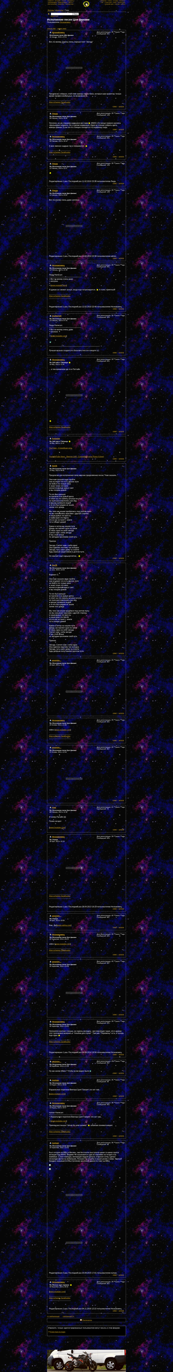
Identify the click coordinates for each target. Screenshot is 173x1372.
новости (51, 1)
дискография (52, 2)
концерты (70, 1)
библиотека (69, 4)
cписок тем (51, 28)
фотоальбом (52, 4)
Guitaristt (56, 316)
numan (55, 1080)
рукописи (61, 4)
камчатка (103, 1)
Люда (55, 113)
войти (123, 4)
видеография (62, 2)
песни (64, 1)
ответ (115, 106)
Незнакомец (65, 22)
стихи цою (108, 2)
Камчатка (59, 10)
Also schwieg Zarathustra (59, 102)
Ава (54, 807)
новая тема (61, 28)
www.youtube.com (58, 285)
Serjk (54, 466)
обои (114, 2)
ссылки (117, 4)
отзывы (115, 1)
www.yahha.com (64, 925)
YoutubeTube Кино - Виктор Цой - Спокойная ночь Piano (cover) (76, 457)
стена (110, 1)
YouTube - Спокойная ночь (60, 448)
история (57, 1)
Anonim (56, 438)
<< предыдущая (53, 1316)
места (71, 2)
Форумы (51, 10)
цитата (121, 106)
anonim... (56, 660)
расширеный (54, 16)
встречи (122, 1)
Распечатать (87, 1320)
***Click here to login (56, 1332)
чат (102, 2)
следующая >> (68, 1316)
